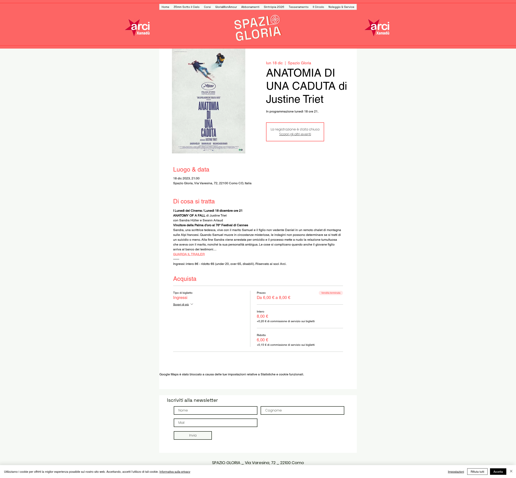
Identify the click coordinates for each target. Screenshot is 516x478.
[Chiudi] (511, 471)
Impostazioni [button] (456, 472)
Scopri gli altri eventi (295, 134)
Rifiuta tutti (477, 472)
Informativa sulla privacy (174, 472)
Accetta (498, 472)
